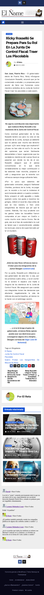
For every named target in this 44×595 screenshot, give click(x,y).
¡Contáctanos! (19, 580)
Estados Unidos (11, 422)
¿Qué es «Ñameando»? (12, 585)
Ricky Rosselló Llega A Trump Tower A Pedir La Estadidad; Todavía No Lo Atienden (30, 376)
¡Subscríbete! (30, 580)
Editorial (9, 469)
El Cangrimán (24, 431)
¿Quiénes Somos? (28, 585)
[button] (41, 22)
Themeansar (22, 574)
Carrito (37, 585)
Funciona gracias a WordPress (15, 572)
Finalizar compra (17, 590)
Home (11, 580)
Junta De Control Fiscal (14, 354)
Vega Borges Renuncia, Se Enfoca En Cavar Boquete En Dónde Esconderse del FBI (14, 377)
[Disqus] (22, 515)
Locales (9, 34)
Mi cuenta (28, 590)
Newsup (34, 572)
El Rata (19, 62)
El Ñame (8, 351)
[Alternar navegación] (22, 22)
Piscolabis (9, 357)
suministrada (28, 269)
